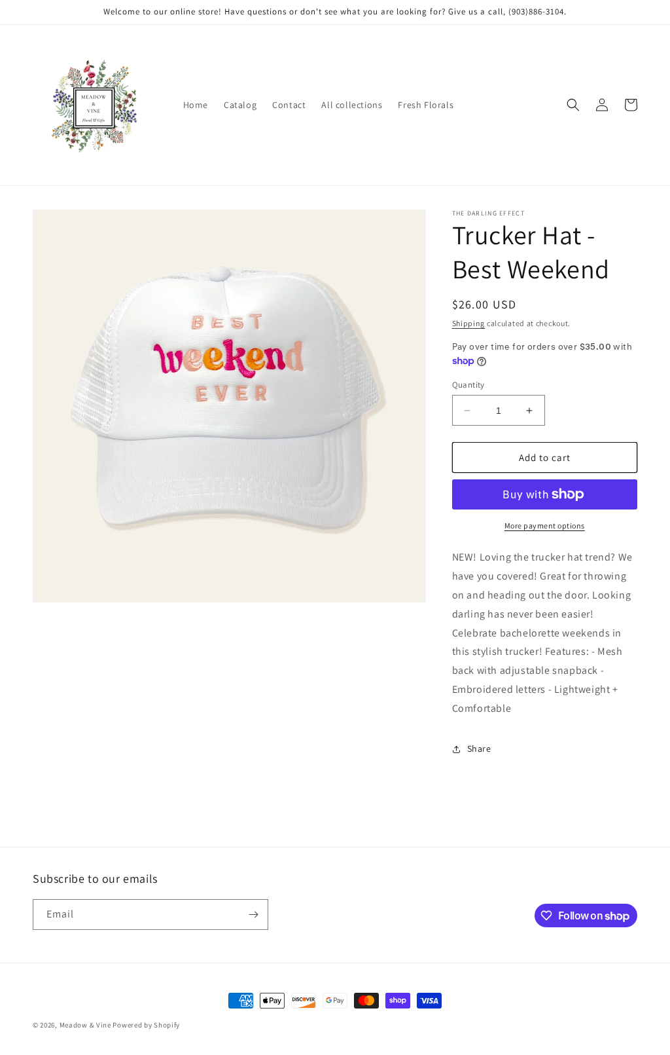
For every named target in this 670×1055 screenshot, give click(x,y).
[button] (573, 104)
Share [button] (479, 748)
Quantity (468, 384)
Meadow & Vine (85, 1024)
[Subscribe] (253, 914)
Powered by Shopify (146, 1024)
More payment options (544, 525)
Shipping (468, 323)
